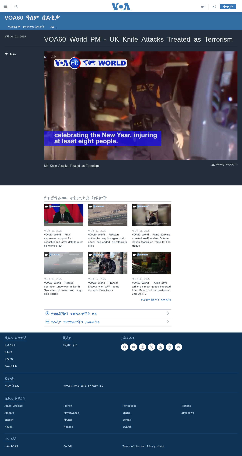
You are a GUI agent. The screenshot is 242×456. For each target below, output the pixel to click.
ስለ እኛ (68, 446)
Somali (127, 419)
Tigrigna (186, 405)
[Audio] (214, 6)
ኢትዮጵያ (10, 345)
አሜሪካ (9, 359)
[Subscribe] (178, 347)
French (68, 405)
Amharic (9, 412)
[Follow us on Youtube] (133, 347)
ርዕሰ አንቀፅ (11, 446)
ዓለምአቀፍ (11, 366)
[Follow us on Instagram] (142, 347)
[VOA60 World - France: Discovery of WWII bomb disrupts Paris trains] (107, 263)
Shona (126, 412)
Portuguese (129, 405)
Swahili (127, 426)
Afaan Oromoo (14, 405)
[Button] (10, 54)
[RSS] (160, 347)
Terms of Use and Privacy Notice (143, 446)
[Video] (203, 6)
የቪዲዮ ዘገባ (70, 345)
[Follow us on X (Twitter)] (151, 347)
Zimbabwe (188, 412)
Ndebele (69, 426)
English (9, 419)
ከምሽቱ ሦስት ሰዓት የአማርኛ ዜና (83, 386)
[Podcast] (169, 347)
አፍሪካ (8, 352)
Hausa (8, 426)
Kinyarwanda (71, 412)
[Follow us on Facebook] (124, 347)
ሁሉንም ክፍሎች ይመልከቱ (156, 299)
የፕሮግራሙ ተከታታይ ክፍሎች (26, 27)
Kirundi (68, 419)
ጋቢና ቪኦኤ (12, 386)
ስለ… (53, 27)
